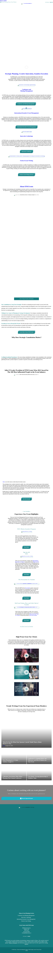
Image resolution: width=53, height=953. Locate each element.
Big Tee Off (36, 561)
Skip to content (3, 0)
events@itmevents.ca (26, 932)
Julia (4, 481)
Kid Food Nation (33, 615)
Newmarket (27, 588)
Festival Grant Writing (26, 921)
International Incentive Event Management (26, 919)
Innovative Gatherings (26, 917)
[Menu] (26, 108)
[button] (26, 655)
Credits (26, 950)
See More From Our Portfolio (26, 626)
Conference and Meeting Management (26, 915)
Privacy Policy (39, 949)
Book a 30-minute (13, 942)
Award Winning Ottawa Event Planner (9, 2)
